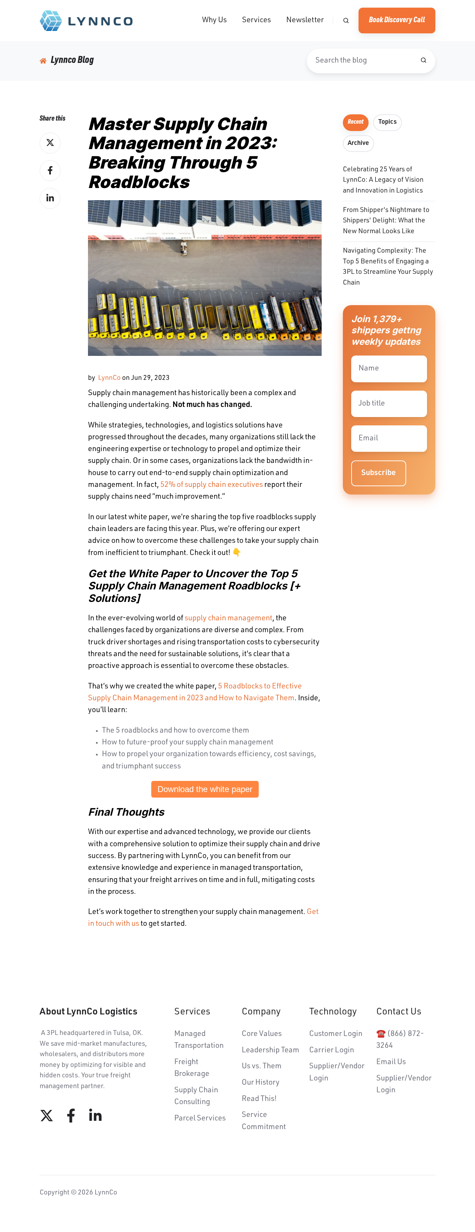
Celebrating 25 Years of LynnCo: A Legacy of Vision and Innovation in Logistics (383, 180)
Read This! (259, 1099)
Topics (387, 122)
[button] (346, 20)
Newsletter (305, 20)
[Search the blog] (423, 60)
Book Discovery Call (397, 20)
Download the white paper (205, 789)
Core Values (262, 1034)
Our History (261, 1083)
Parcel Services (200, 1119)
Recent (355, 122)
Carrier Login (331, 1050)
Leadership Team (270, 1050)
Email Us (391, 1062)
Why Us (214, 20)
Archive (358, 143)
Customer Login (335, 1034)
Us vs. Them (262, 1066)
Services (256, 20)
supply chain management (228, 618)
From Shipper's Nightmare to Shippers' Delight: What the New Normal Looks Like (386, 221)
